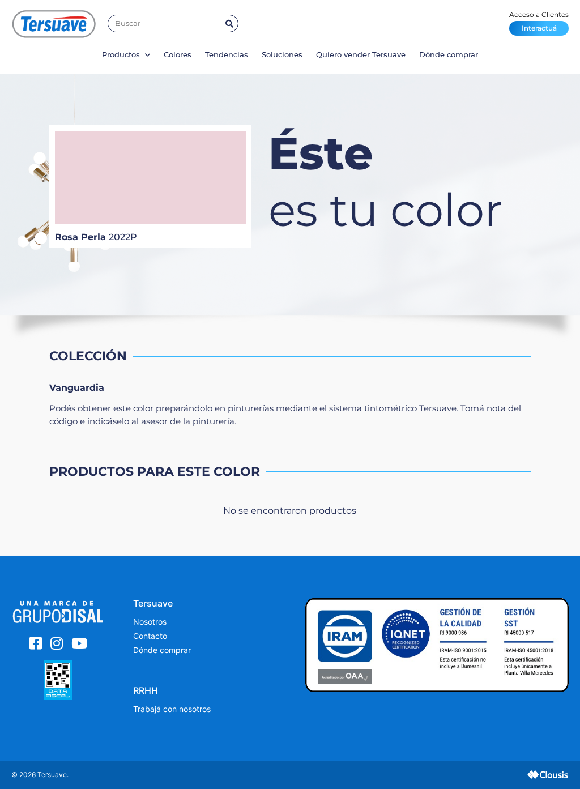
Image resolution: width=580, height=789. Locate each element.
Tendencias (226, 54)
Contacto (150, 636)
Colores (177, 54)
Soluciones (282, 54)
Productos (122, 54)
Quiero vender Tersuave (361, 54)
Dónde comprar (448, 54)
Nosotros (150, 621)
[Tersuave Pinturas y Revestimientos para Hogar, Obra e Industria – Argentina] (53, 23)
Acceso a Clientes (539, 21)
